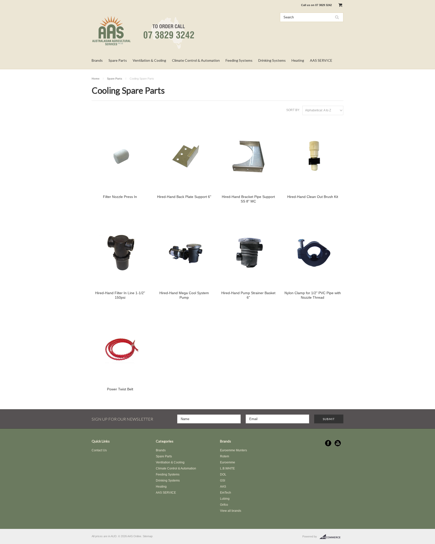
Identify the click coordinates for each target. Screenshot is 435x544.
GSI (222, 480)
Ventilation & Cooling (149, 60)
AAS (223, 486)
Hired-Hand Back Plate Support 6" (184, 197)
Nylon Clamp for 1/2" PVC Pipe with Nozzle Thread (312, 295)
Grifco (224, 504)
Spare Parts (117, 60)
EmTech (225, 492)
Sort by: (293, 110)
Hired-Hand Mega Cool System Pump (184, 295)
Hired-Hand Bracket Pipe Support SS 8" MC (248, 199)
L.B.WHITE (227, 468)
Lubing (225, 498)
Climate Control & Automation (196, 60)
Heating (298, 60)
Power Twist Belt (120, 389)
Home (95, 78)
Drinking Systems (272, 60)
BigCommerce (331, 536)
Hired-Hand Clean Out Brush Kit (312, 197)
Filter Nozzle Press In (120, 197)
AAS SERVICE (321, 60)
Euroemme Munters (233, 450)
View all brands (230, 511)
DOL (223, 474)
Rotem (224, 456)
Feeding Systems (239, 60)
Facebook (328, 443)
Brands (97, 60)
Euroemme (227, 462)
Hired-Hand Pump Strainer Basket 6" (248, 295)
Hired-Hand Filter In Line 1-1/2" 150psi (120, 295)
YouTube (338, 443)
